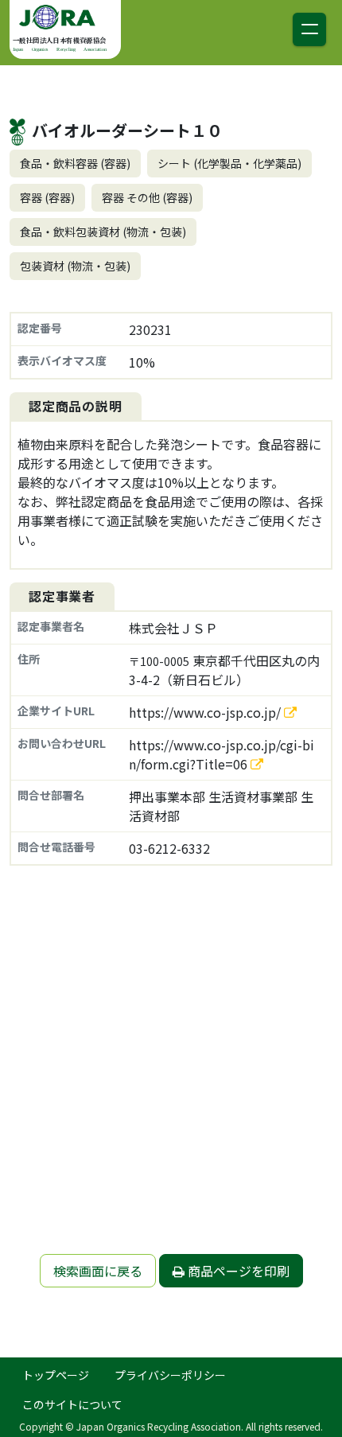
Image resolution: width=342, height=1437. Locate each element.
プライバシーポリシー (170, 1375)
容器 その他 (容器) (147, 197)
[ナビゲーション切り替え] (309, 29)
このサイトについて (72, 1404)
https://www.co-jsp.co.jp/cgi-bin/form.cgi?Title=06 (221, 754)
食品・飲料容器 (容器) (75, 163)
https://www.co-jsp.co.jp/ (206, 712)
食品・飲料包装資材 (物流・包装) (103, 232)
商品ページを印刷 (237, 1270)
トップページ (55, 1375)
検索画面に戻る (97, 1270)
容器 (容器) (47, 197)
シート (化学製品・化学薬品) (229, 163)
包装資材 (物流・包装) (75, 266)
